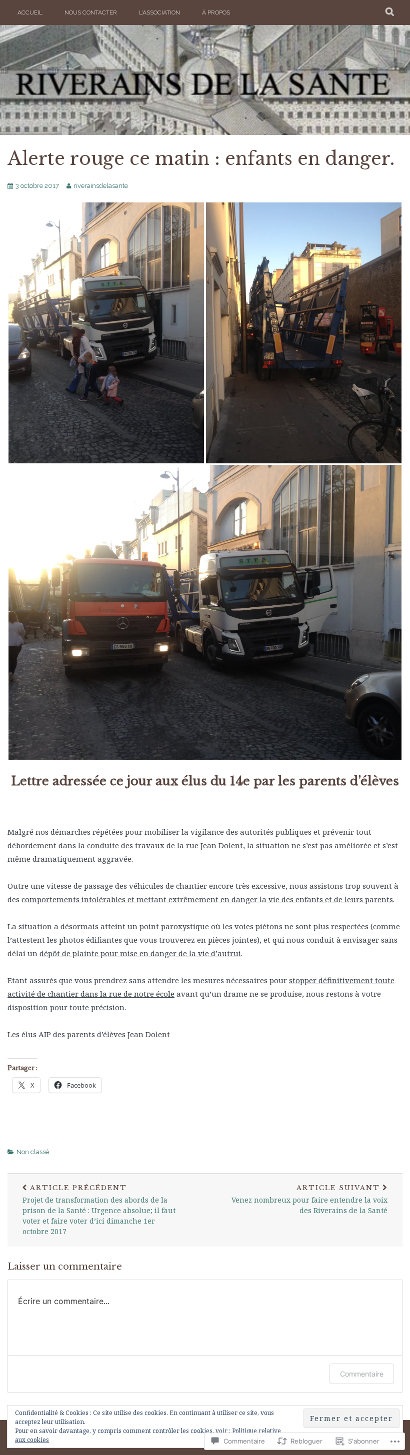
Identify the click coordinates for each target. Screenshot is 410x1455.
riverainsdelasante (101, 185)
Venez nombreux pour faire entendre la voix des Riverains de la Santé (310, 1199)
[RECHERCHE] (390, 12)
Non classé (32, 1152)
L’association (159, 12)
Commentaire (362, 1374)
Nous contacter (90, 12)
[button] (106, 332)
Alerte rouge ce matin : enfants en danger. (201, 158)
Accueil (30, 12)
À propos (216, 12)
